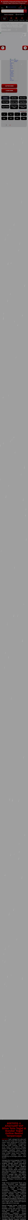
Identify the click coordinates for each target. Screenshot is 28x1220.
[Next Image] (25, 48)
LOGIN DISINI (9, 90)
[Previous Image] (3, 48)
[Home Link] (11, 7)
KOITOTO (5, 1139)
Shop (2, 7)
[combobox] (12, 11)
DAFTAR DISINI (9, 86)
